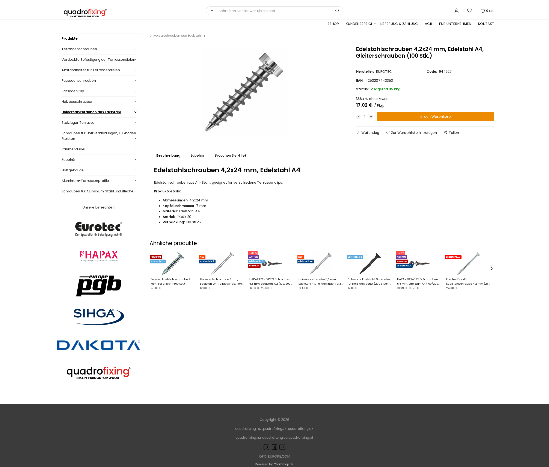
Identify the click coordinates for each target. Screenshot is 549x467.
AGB (428, 23)
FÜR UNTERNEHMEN (455, 23)
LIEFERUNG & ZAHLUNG (399, 23)
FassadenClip (73, 91)
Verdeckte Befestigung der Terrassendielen (98, 59)
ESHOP (333, 23)
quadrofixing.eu (275, 437)
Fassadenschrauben (79, 80)
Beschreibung (168, 155)
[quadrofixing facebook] (274, 446)
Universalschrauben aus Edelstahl (91, 112)
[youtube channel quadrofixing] (278, 446)
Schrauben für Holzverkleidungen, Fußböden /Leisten (99, 136)
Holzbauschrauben (77, 101)
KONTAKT (486, 23)
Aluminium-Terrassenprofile (85, 180)
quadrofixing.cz (300, 428)
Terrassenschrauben (79, 49)
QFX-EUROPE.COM (274, 456)
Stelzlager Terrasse (78, 122)
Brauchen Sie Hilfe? (231, 155)
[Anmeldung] (456, 10)
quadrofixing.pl (300, 437)
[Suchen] (211, 10)
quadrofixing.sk (274, 428)
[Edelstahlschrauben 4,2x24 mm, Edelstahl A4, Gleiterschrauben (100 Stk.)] (244, 92)
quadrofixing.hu (248, 437)
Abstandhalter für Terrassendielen (91, 70)
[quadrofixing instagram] (266, 446)
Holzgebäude (73, 170)
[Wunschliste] (469, 10)
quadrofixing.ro (247, 428)
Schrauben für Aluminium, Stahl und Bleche (97, 191)
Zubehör (69, 159)
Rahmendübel (73, 149)
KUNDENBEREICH (359, 23)
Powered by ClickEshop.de (274, 464)
